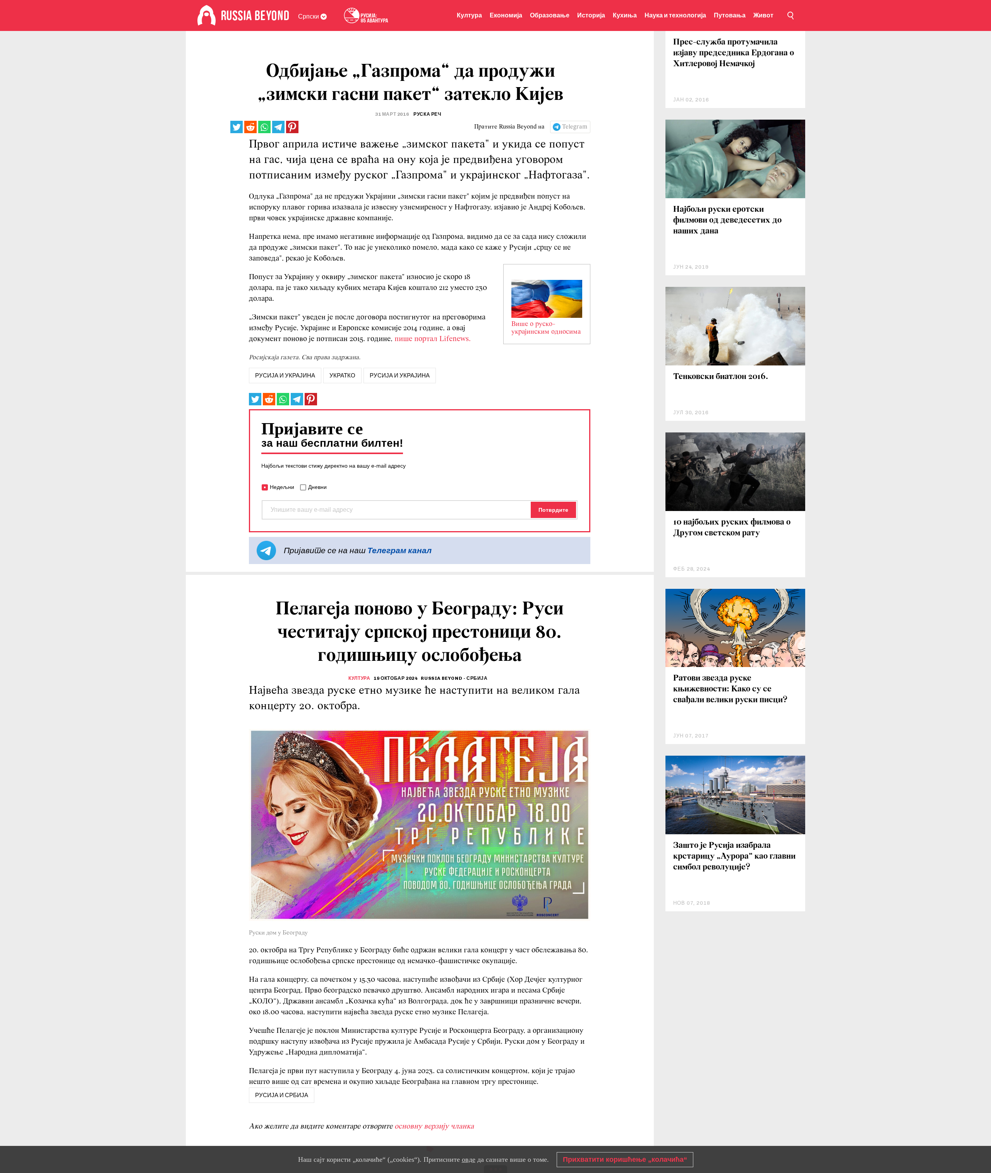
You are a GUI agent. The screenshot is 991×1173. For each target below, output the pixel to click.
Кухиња (625, 15)
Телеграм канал (399, 550)
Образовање (549, 15)
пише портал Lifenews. (432, 339)
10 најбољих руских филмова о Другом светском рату (731, 528)
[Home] (206, 15)
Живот (763, 15)
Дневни (317, 487)
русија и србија (281, 1095)
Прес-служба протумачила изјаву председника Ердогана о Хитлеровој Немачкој (733, 53)
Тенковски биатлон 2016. (720, 376)
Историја (591, 15)
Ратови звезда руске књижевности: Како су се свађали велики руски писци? (730, 689)
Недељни (282, 487)
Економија (506, 15)
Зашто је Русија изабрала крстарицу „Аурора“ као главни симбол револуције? (734, 856)
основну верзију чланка (434, 1126)
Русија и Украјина (400, 375)
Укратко (342, 375)
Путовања (730, 15)
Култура (469, 15)
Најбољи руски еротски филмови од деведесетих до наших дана (727, 220)
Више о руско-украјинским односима (546, 328)
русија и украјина (285, 375)
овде (468, 1159)
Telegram (574, 127)
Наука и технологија (675, 15)
